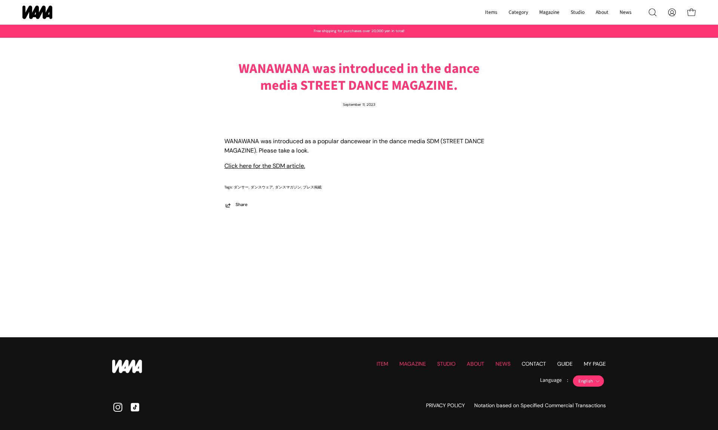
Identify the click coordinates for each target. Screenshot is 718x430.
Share (242, 205)
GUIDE (565, 363)
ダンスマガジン (288, 187)
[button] (652, 12)
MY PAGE (595, 363)
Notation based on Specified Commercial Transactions (540, 405)
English (586, 381)
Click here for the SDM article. (264, 166)
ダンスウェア (262, 187)
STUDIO (446, 363)
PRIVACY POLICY (445, 405)
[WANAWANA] (37, 12)
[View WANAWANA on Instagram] (117, 407)
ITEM (382, 363)
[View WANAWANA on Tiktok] (135, 407)
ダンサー (241, 187)
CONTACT (534, 363)
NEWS (502, 363)
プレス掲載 (312, 187)
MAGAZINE (412, 363)
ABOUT (475, 363)
